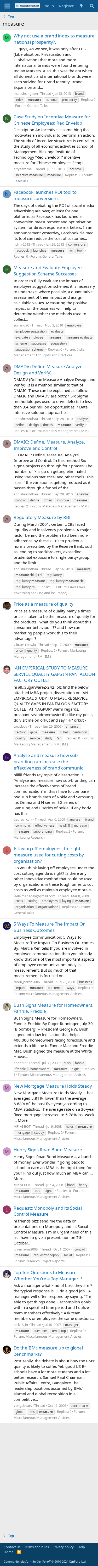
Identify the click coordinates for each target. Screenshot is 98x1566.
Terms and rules (36, 1547)
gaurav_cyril (23, 819)
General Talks (37, 105)
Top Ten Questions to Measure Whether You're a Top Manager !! (48, 1275)
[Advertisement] (49, 1475)
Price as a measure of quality (43, 604)
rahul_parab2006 (27, 982)
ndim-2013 (22, 244)
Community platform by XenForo (45, 1561)
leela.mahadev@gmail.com (34, 896)
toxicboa (20, 726)
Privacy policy (63, 1547)
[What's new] (81, 6)
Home (8, 1552)
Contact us (12, 1547)
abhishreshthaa (26, 418)
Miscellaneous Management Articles (54, 993)
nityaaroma (23, 169)
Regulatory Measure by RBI (42, 517)
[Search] (92, 6)
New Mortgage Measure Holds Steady (53, 1086)
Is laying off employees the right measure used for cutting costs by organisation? (49, 854)
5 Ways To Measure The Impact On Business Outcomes (50, 927)
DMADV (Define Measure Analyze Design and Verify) (48, 369)
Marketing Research (29, 837)
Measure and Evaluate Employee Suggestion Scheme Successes (48, 270)
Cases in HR (23, 181)
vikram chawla (25, 644)
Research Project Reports (45, 1261)
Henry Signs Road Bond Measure (48, 1150)
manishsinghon (26, 93)
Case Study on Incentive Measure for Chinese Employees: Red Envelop (52, 120)
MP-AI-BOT (22, 1126)
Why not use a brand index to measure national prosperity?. (54, 39)
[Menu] (7, 6)
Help (81, 1547)
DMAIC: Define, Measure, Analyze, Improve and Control (49, 445)
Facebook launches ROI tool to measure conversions (45, 195)
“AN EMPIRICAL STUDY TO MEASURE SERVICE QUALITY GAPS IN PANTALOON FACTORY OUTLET (54, 674)
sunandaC (21, 325)
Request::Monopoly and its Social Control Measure (48, 1211)
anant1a (20, 1062)
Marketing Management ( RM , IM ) (41, 744)
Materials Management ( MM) (65, 430)
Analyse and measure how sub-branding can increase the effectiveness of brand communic (48, 761)
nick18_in (21, 1324)
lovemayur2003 (26, 1249)
